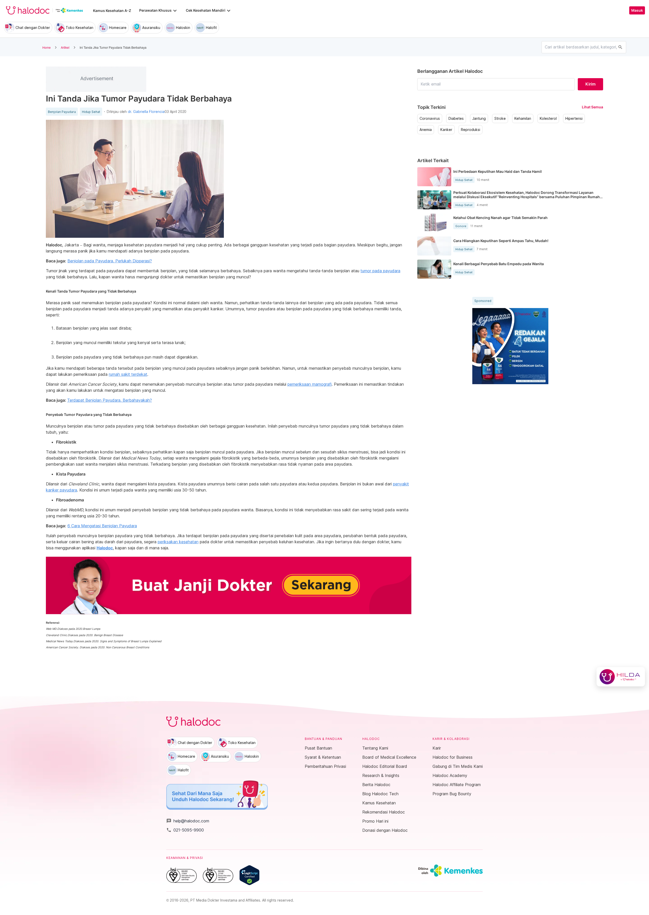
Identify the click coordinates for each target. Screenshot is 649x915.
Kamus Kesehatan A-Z (112, 10)
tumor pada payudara (380, 270)
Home (46, 47)
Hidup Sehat (91, 112)
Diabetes (456, 118)
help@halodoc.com (187, 820)
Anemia (426, 130)
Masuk (637, 10)
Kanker (446, 130)
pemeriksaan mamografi (309, 384)
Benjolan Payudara (62, 112)
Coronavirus (430, 118)
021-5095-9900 (185, 830)
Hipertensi (574, 118)
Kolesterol (548, 118)
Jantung (479, 118)
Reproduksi (470, 130)
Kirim (590, 84)
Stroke (500, 118)
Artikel (65, 47)
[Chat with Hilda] (621, 676)
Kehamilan (522, 118)
